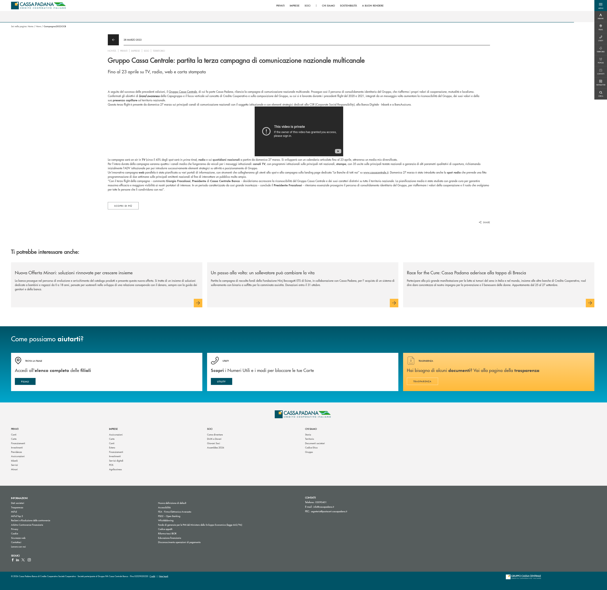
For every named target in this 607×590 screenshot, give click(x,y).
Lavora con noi (18, 546)
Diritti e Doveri (214, 438)
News (38, 26)
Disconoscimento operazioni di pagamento (179, 542)
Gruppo (309, 451)
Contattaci (16, 542)
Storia (308, 434)
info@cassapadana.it (323, 506)
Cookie (14, 533)
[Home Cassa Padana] (38, 5)
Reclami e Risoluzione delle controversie (30, 520)
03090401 (321, 502)
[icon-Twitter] (23, 559)
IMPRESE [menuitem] (295, 5)
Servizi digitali (116, 460)
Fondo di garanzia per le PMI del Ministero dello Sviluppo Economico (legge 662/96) (212, 524)
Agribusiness (115, 469)
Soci (209, 428)
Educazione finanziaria (169, 537)
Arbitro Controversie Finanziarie (39, 524)
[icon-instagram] (29, 559)
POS (111, 464)
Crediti (152, 576)
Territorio (309, 438)
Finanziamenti (18, 443)
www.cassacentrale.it (375, 172)
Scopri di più (123, 205)
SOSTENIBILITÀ (348, 5)
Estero (112, 447)
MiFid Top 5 (17, 516)
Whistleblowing (165, 520)
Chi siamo (311, 428)
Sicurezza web (18, 537)
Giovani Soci (213, 443)
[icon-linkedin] (17, 559)
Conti (13, 434)
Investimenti (17, 447)
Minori (14, 469)
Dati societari (17, 503)
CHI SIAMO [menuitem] (328, 5)
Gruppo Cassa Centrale (183, 92)
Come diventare (215, 434)
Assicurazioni (18, 456)
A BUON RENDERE (373, 5)
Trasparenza (17, 507)
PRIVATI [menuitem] (280, 5)
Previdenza (16, 451)
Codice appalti (165, 529)
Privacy (14, 529)
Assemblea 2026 (215, 447)
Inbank (14, 460)
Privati (14, 428)
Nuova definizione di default (172, 503)
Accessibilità (164, 507)
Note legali (163, 576)
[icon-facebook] (13, 559)
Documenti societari (315, 443)
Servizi (14, 464)
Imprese (113, 428)
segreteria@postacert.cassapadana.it (329, 511)
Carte (13, 438)
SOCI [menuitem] (307, 5)
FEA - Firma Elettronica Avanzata (174, 511)
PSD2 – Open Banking (181, 516)
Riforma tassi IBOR (179, 533)
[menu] (330, 5)
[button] (600, 5)
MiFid (14, 511)
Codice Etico (311, 447)
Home (30, 26)
